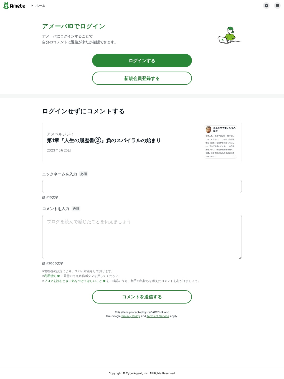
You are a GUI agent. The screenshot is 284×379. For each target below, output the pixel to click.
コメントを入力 (55, 208)
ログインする (142, 60)
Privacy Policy (130, 316)
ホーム (40, 5)
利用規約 (50, 276)
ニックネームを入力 (59, 173)
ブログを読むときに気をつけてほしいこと (73, 281)
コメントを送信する (142, 296)
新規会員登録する (142, 78)
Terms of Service (158, 316)
